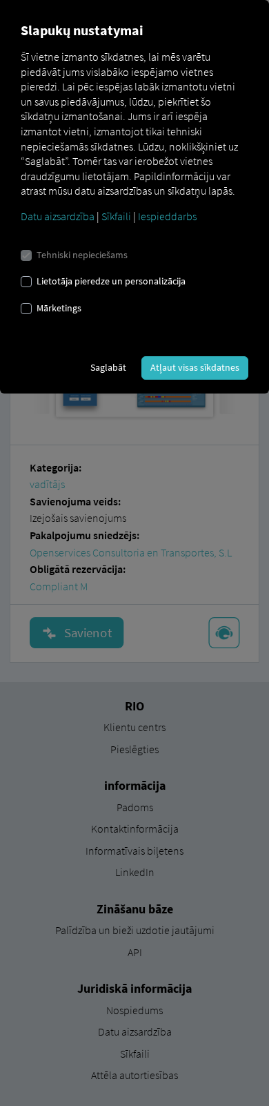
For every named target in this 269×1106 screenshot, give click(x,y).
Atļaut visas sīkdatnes (194, 367)
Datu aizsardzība (57, 216)
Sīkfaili (116, 216)
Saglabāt (108, 367)
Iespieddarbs (167, 216)
